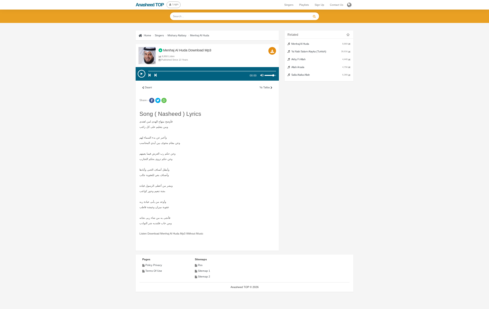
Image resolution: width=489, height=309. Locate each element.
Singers (288, 4)
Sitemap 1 (204, 270)
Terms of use (153, 270)
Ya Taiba (264, 87)
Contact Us (336, 4)
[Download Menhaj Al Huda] (272, 51)
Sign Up (319, 4)
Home (147, 35)
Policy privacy (153, 265)
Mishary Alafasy (177, 35)
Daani (148, 87)
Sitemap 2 (204, 276)
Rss (200, 265)
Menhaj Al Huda (199, 35)
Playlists (304, 4)
